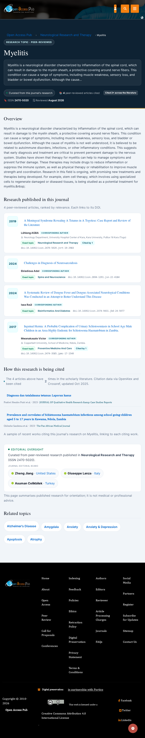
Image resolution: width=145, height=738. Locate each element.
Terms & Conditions (76, 670)
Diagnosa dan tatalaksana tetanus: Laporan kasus (39, 395)
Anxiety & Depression (101, 527)
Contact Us (130, 642)
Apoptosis (14, 539)
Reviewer (102, 600)
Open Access (46, 602)
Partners (128, 593)
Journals (101, 631)
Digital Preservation (77, 640)
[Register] (115, 8)
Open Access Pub (19, 35)
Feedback (75, 589)
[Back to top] (133, 728)
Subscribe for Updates (130, 617)
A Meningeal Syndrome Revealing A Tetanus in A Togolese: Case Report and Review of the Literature (77, 222)
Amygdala (51, 527)
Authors (101, 578)
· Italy (84, 473)
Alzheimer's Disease (21, 526)
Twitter (126, 710)
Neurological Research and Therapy (65, 35)
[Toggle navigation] (135, 9)
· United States (35, 473)
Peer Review (46, 617)
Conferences (50, 646)
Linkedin (126, 720)
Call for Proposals (48, 633)
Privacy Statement (75, 655)
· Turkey (35, 483)
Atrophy (36, 539)
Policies (74, 600)
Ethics (72, 611)
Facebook (126, 700)
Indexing (74, 578)
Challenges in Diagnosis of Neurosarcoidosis (50, 263)
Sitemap (128, 631)
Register (128, 604)
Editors (100, 589)
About (45, 589)
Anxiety (72, 527)
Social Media (127, 580)
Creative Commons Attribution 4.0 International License (64, 715)
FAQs (99, 642)
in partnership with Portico (85, 689)
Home (45, 578)
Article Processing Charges (103, 615)
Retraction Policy (75, 624)
